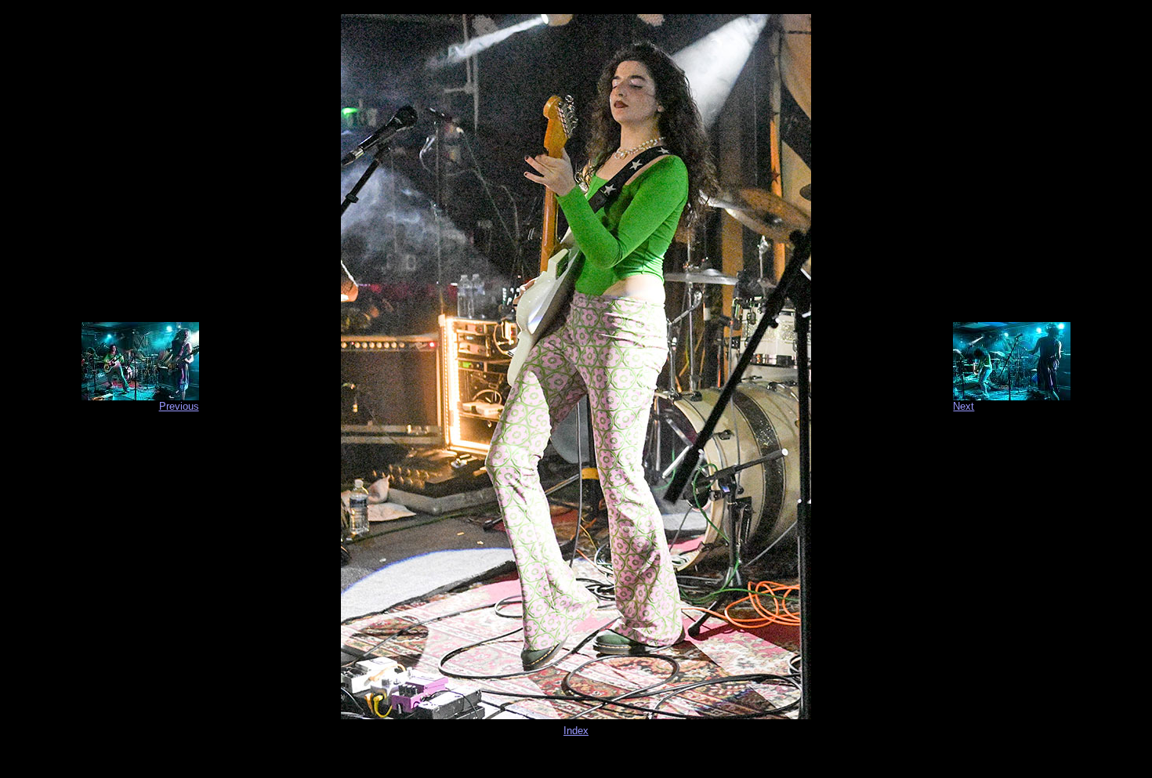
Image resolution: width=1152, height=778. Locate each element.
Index (576, 730)
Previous (179, 406)
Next (963, 406)
